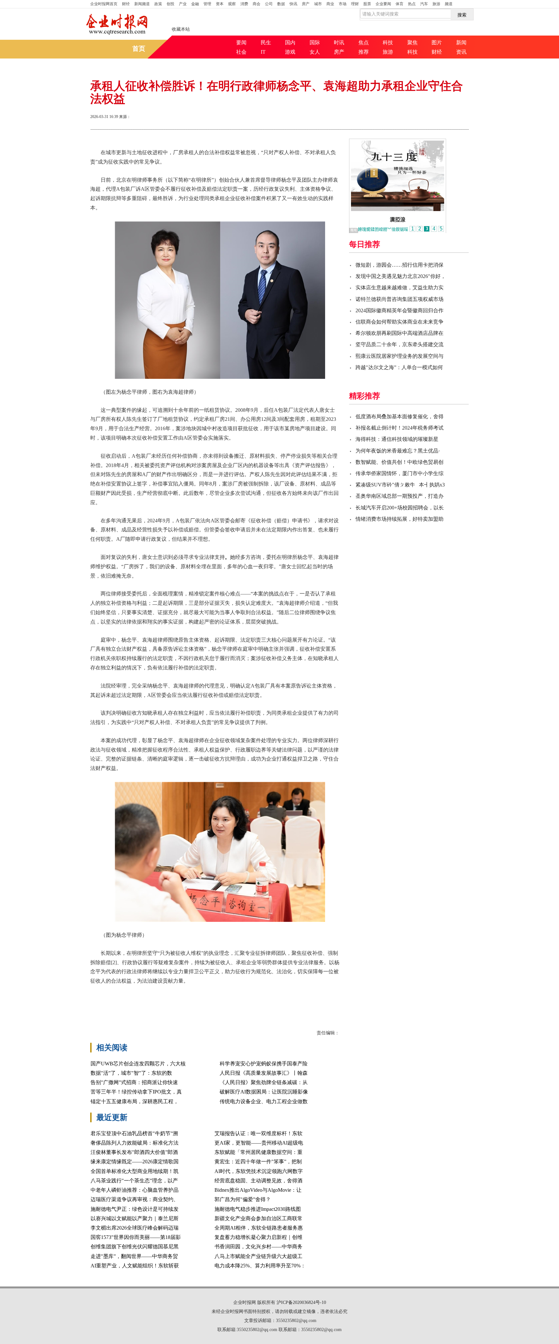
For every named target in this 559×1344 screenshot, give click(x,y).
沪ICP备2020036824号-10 (301, 1302)
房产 (306, 4)
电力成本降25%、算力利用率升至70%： (260, 1265)
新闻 (461, 42)
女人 (315, 52)
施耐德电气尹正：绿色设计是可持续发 (135, 1209)
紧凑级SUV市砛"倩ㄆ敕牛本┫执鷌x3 (400, 484)
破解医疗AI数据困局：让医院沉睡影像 (264, 1091)
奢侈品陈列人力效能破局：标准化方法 (135, 1143)
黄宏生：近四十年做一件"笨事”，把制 (258, 1161)
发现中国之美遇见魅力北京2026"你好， (401, 276)
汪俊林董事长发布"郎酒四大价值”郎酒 (134, 1152)
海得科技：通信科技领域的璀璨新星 (397, 439)
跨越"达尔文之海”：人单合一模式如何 (399, 367)
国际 (315, 42)
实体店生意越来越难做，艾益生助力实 (400, 287)
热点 (412, 4)
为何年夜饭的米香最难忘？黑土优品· (398, 450)
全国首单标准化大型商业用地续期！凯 (135, 1171)
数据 (281, 4)
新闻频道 (142, 4)
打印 (406, 117)
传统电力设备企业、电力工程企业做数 (264, 1101)
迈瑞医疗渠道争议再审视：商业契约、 (135, 1199)
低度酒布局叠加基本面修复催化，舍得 (400, 416)
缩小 (452, 117)
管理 (207, 4)
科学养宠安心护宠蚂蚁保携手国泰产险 (264, 1063)
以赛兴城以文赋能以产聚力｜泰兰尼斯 (135, 1218)
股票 (367, 4)
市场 (342, 4)
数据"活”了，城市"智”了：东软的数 (131, 1073)
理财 (355, 4)
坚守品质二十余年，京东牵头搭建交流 (400, 344)
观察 (232, 4)
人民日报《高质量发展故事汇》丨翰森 (264, 1073)
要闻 (241, 42)
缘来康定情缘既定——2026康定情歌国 (135, 1161)
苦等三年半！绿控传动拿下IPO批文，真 (136, 1091)
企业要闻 (383, 4)
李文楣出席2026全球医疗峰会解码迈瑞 (135, 1228)
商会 (256, 4)
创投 (170, 4)
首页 (103, 4)
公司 (269, 4)
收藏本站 (181, 29)
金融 (195, 4)
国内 (290, 42)
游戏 (290, 52)
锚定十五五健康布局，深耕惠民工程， (135, 1101)
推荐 (363, 52)
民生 (266, 42)
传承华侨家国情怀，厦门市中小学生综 (400, 473)
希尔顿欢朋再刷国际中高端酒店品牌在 (400, 333)
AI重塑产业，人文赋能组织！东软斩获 (135, 1265)
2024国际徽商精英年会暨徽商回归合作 (400, 310)
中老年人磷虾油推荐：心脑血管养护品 (135, 1190)
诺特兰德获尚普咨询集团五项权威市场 (400, 299)
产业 (183, 4)
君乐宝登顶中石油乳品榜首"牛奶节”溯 (134, 1133)
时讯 (339, 42)
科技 (388, 42)
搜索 (461, 14)
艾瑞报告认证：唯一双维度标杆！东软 (258, 1133)
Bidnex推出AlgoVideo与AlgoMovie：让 (257, 1190)
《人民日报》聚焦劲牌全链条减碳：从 (264, 1082)
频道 (449, 4)
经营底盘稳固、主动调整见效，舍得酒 (258, 1180)
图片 (437, 42)
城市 (318, 4)
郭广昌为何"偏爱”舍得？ (242, 1199)
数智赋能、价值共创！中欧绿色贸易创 (400, 462)
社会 (241, 52)
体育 (399, 4)
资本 (220, 4)
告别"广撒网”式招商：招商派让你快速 (134, 1082)
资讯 (461, 52)
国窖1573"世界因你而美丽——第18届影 (136, 1237)
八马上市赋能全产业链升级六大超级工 (258, 1256)
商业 (330, 4)
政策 (158, 4)
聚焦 (412, 42)
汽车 (424, 4)
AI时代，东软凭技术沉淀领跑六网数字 (258, 1171)
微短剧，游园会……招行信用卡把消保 (400, 265)
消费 (244, 4)
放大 (429, 117)
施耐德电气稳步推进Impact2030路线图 (257, 1209)
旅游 (436, 4)
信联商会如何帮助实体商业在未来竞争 (400, 322)
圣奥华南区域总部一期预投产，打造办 (400, 496)
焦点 (363, 42)
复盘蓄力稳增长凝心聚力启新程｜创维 (258, 1237)
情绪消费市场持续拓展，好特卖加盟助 (400, 519)
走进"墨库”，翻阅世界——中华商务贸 (134, 1256)
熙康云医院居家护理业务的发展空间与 (400, 356)
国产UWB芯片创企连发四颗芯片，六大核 (138, 1063)
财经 (126, 4)
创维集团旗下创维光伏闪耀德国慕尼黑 (135, 1246)
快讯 (293, 4)
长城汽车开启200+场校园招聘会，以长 (400, 507)
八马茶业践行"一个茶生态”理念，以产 (134, 1180)
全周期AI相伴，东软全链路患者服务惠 (258, 1228)
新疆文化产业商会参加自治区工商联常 (258, 1218)
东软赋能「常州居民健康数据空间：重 (258, 1152)
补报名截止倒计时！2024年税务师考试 (400, 428)
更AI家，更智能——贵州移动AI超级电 (258, 1143)
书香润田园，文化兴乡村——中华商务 (258, 1246)
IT (263, 52)
